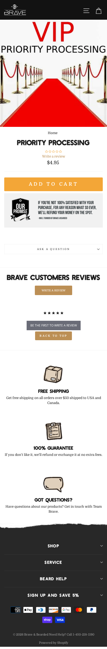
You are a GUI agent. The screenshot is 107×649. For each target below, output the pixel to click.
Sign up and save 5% (53, 595)
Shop (53, 546)
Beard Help (53, 578)
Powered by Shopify (53, 643)
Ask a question (53, 249)
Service (53, 562)
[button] (53, 290)
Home (52, 133)
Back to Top (53, 335)
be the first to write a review (53, 325)
